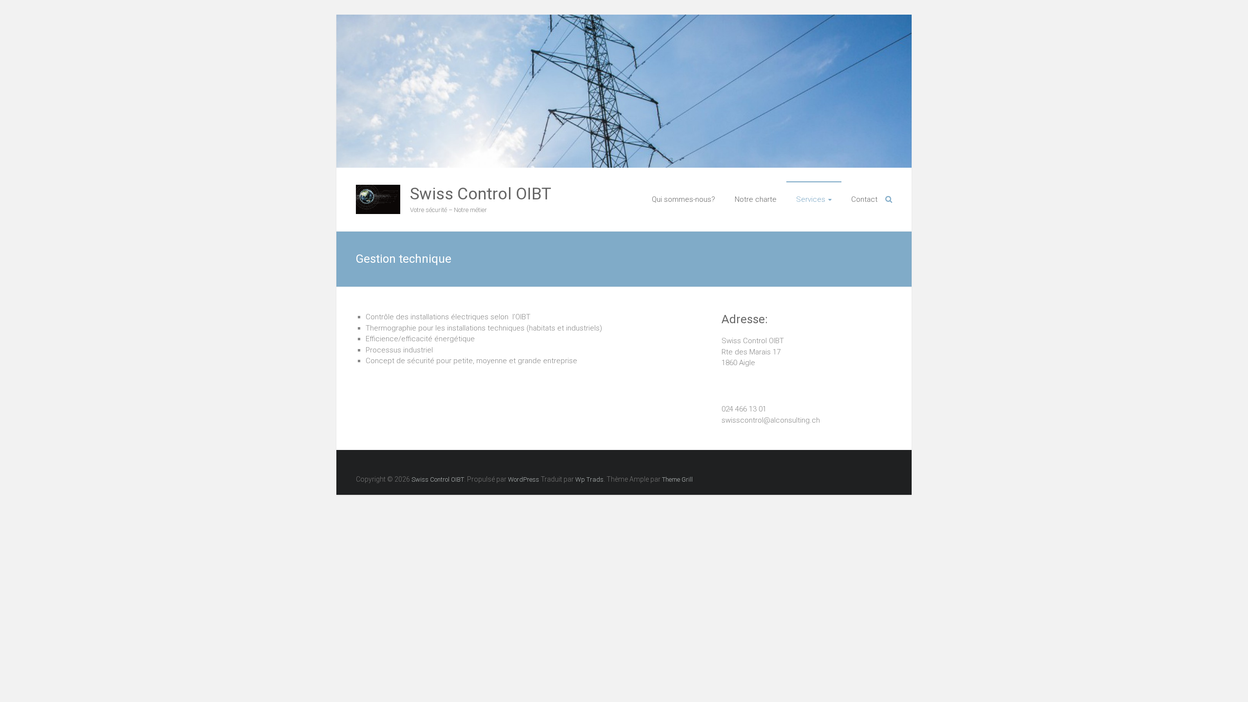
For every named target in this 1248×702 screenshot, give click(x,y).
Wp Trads (589, 479)
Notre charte (756, 199)
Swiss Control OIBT (480, 193)
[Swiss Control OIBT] (378, 190)
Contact (864, 199)
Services (810, 199)
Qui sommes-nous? (683, 199)
